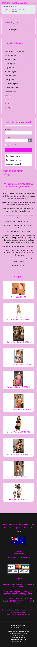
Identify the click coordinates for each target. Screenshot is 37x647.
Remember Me (12, 145)
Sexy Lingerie (9, 68)
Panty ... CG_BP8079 (18, 297)
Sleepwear (8, 96)
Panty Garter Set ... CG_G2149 (18, 499)
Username (8, 129)
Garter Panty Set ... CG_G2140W (18, 477)
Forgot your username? (14, 160)
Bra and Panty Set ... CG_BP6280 (18, 454)
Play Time (8, 104)
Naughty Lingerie (11, 72)
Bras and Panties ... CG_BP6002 (18, 432)
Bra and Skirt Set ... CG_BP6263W (18, 364)
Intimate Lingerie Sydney (14, 3)
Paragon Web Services (18, 627)
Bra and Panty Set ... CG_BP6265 (18, 342)
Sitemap (18, 531)
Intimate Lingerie (10, 55)
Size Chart (8, 108)
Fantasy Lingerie (10, 80)
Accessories (9, 100)
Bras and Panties (11, 92)
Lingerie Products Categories (15, 51)
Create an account (12, 164)
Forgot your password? (14, 156)
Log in (18, 150)
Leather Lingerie (10, 76)
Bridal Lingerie (10, 63)
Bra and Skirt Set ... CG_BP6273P (18, 387)
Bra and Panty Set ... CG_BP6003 (18, 319)
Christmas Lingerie (11, 84)
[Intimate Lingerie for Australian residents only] (18, 541)
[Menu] (34, 3)
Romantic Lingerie (11, 59)
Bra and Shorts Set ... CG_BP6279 (18, 409)
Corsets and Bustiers (12, 88)
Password (8, 137)
